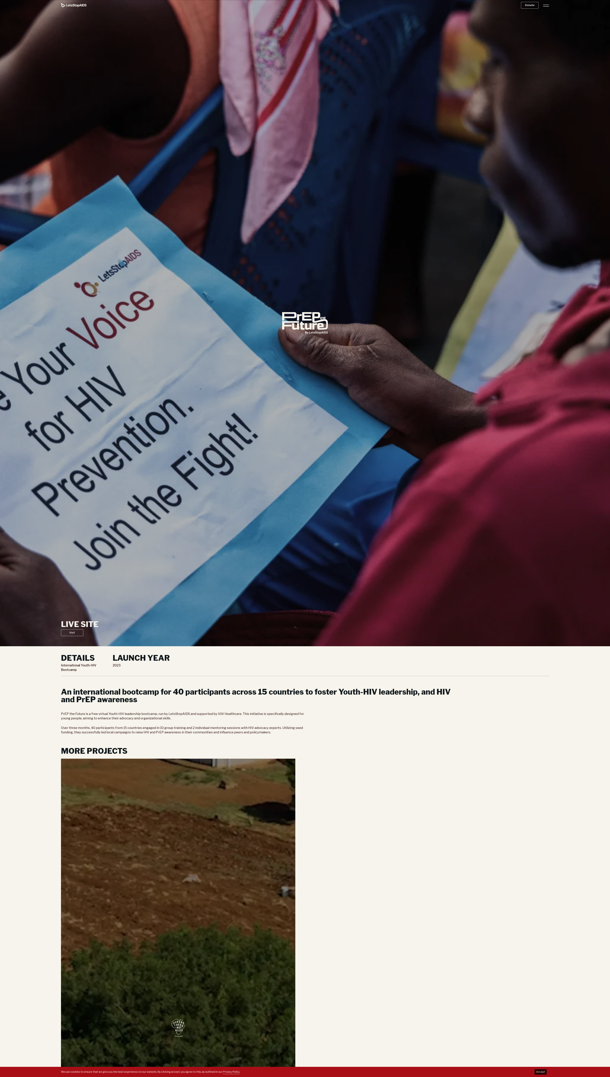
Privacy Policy (231, 1071)
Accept (540, 1071)
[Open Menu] (545, 5)
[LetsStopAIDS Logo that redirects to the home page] (73, 5)
